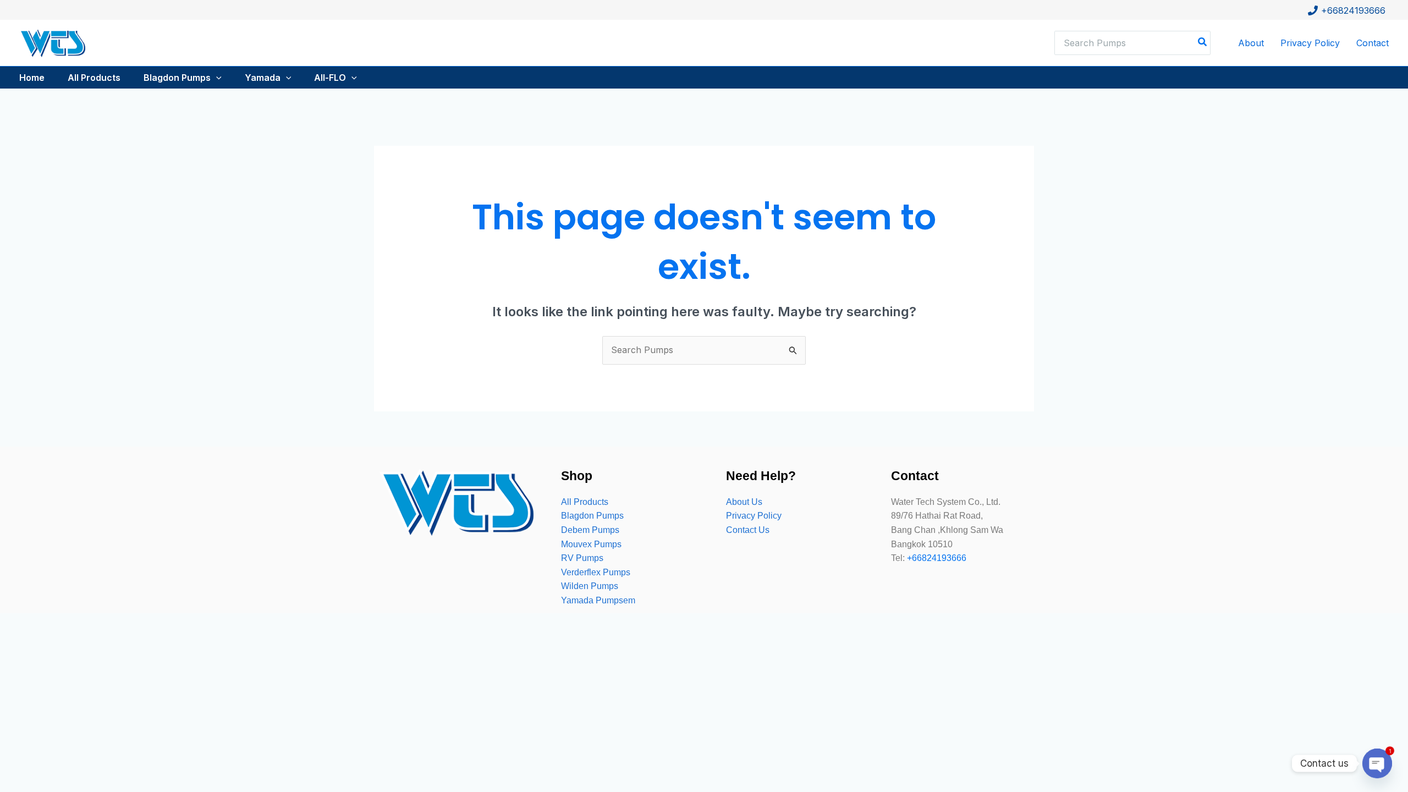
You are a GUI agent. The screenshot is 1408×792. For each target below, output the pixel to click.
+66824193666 (936, 558)
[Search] (1203, 42)
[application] (216, 78)
